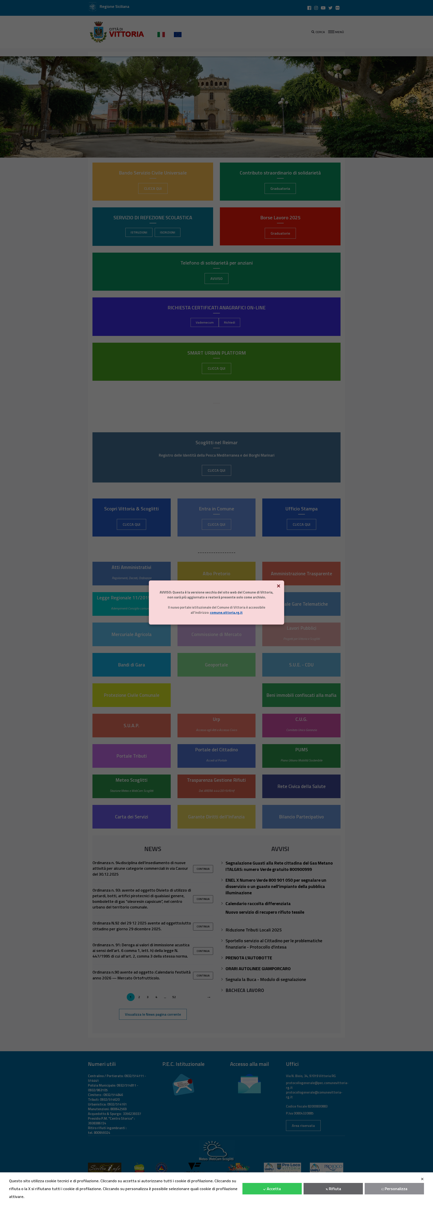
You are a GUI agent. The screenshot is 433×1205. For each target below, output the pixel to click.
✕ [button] (422, 1179)
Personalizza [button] (396, 1189)
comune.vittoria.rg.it (226, 612)
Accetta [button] (274, 1189)
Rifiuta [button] (335, 1189)
